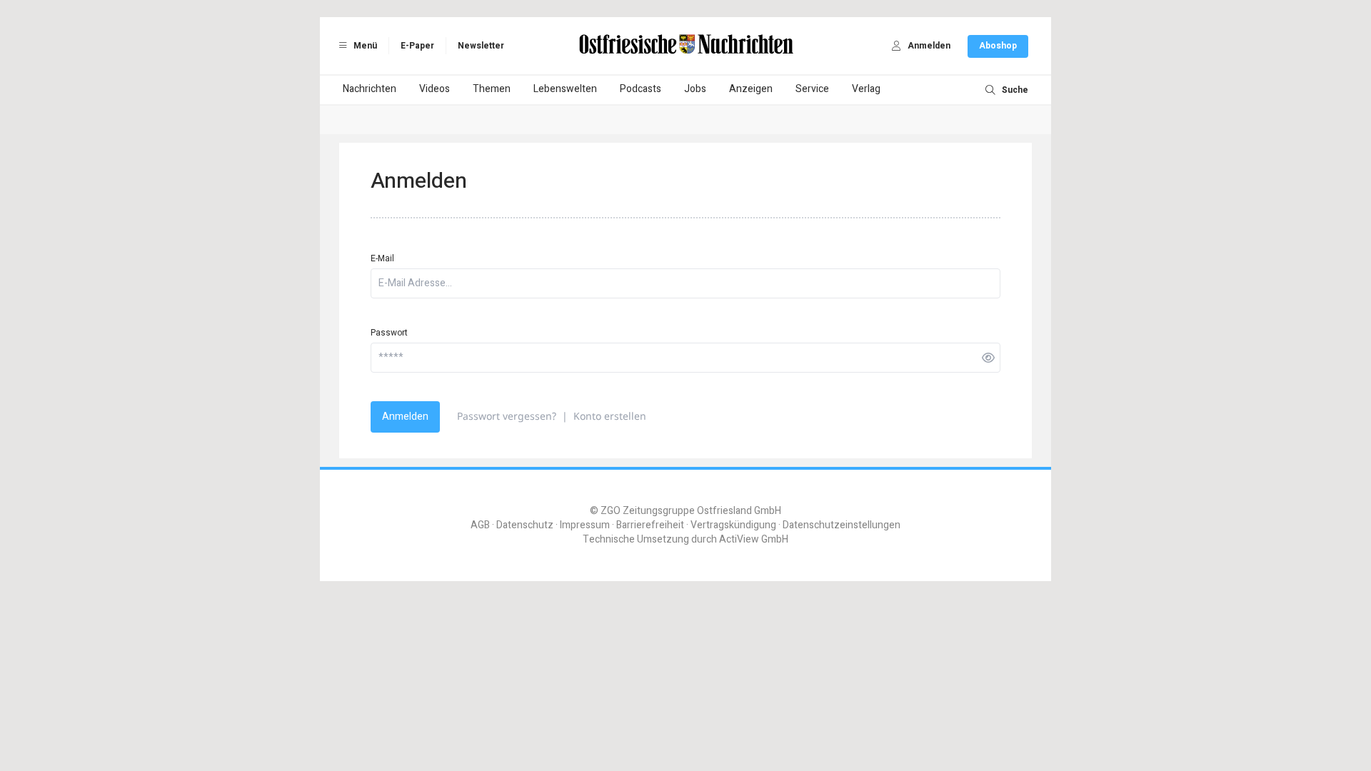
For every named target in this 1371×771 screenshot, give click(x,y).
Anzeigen (751, 88)
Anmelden (405, 416)
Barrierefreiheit (650, 525)
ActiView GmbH (753, 539)
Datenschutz (524, 525)
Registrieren (750, 714)
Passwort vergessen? (506, 416)
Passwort (389, 332)
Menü (364, 45)
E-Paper (417, 45)
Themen (492, 88)
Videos (434, 88)
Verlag (866, 88)
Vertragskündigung (733, 525)
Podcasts (640, 88)
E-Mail (382, 258)
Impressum (585, 525)
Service (812, 88)
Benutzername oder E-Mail (615, 751)
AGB (480, 525)
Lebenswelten (565, 88)
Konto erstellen (609, 416)
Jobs (695, 88)
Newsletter (481, 45)
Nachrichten (369, 88)
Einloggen (613, 714)
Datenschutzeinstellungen (841, 525)
